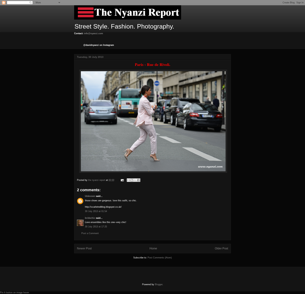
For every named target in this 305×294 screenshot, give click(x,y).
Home (153, 248)
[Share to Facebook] (138, 180)
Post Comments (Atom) (160, 257)
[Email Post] (122, 180)
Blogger (158, 284)
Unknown (90, 196)
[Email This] (128, 180)
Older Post (221, 248)
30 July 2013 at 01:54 (96, 211)
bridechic (90, 218)
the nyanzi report (97, 180)
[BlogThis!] (132, 180)
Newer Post (84, 248)
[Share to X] (135, 180)
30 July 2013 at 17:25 (96, 226)
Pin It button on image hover (14, 292)
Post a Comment (90, 233)
